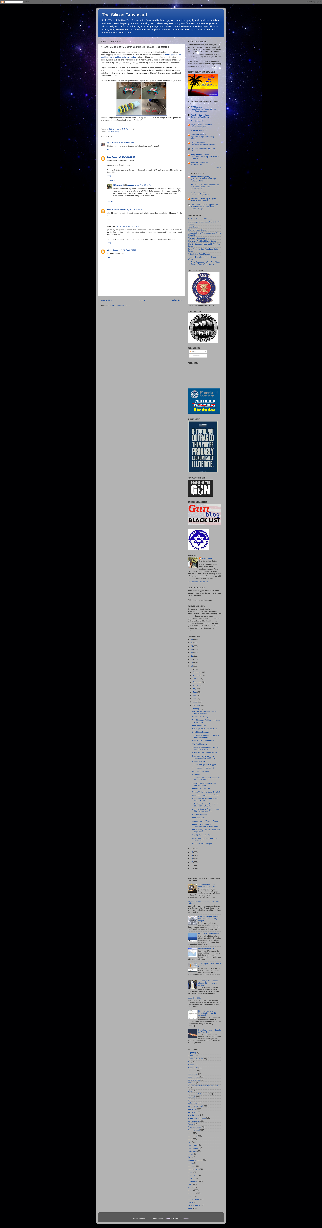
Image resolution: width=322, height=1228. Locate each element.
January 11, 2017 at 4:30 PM (127, 226)
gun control (192, 1136)
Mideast (191, 1065)
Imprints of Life (196, 165)
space (190, 1190)
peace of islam (194, 1169)
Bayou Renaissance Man (201, 125)
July (194, 689)
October (196, 679)
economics (192, 1109)
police (190, 1172)
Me (189, 1062)
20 (192, 659)
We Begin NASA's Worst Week (204, 729)
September (197, 682)
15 (192, 852)
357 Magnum (196, 107)
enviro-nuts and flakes (197, 1118)
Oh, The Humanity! (199, 744)
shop (117, 132)
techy (190, 1196)
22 (192, 653)
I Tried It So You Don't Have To (204, 753)
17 (192, 669)
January (196, 709)
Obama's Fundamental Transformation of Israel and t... (205, 825)
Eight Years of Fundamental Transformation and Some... (204, 757)
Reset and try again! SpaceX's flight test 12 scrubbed (207, 1013)
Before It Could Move (200, 771)
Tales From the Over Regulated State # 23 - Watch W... (204, 805)
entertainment (193, 1115)
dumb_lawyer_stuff (195, 1106)
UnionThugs (193, 1074)
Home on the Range (199, 163)
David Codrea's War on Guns (203, 149)
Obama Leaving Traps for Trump (205, 821)
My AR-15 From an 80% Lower (200, 219)
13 (192, 859)
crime (190, 1100)
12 (192, 862)
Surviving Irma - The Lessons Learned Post (207, 885)
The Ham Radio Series (197, 230)
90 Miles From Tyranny (200, 177)
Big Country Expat (198, 193)
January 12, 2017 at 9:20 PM (124, 250)
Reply (109, 149)
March (195, 702)
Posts (193, 351)
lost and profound (195, 1160)
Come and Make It (198, 135)
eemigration (192, 1112)
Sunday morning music (199, 127)
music (190, 1163)
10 (192, 869)
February (197, 705)
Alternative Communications (199, 238)
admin (109, 250)
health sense (193, 1148)
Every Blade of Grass (200, 155)
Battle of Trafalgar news (199, 201)
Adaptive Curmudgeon (200, 115)
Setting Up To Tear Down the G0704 (206, 792)
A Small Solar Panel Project (199, 254)
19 (192, 663)
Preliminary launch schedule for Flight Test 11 (209, 1031)
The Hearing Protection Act (203, 768)
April (195, 699)
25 (192, 643)
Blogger (186, 1218)
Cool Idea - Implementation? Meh (205, 795)
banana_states (194, 1080)
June (195, 692)
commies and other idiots (198, 1094)
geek (190, 1133)
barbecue (192, 1083)
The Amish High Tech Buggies (204, 765)
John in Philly (113, 210)
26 (192, 639)
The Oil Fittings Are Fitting (202, 835)
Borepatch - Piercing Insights (203, 199)
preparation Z (193, 1181)
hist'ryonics (192, 1151)
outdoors (191, 1166)
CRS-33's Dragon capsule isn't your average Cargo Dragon (208, 919)
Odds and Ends (198, 818)
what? (190, 1208)
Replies (112, 181)
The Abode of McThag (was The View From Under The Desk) (204, 206)
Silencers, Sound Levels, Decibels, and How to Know (206, 748)
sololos (169, 1218)
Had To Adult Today (200, 717)
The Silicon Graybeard (124, 14)
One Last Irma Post (206, 949)
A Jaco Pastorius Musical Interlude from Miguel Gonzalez (203, 110)
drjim (109, 143)
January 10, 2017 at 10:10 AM (139, 185)
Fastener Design (197, 209)
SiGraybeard (118, 185)
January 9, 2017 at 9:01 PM (123, 143)
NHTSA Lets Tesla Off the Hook (204, 741)
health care (192, 1145)
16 (192, 849)
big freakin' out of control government (203, 1086)
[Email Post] (133, 129)
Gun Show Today (199, 725)
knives (190, 1154)
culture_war (192, 1103)
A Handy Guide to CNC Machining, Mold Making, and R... (206, 810)
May (195, 695)
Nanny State (193, 1068)
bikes (190, 1091)
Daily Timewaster (198, 143)
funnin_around (194, 1130)
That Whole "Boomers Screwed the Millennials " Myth (206, 779)
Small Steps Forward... (201, 732)
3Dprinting (192, 1053)
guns (190, 1139)
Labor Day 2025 (194, 998)
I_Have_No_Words (195, 1059)
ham (190, 1142)
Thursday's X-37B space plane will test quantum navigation (208, 983)
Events (190, 1056)
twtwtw (190, 1202)
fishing (190, 1124)
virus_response (194, 1205)
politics (190, 1178)
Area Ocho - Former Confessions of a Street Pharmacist (205, 186)
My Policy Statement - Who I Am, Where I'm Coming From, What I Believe (204, 263)
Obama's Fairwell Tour (201, 788)
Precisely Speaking (199, 815)
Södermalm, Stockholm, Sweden (203, 145)
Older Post (176, 300)
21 (192, 656)
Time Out (194, 151)
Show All (218, 167)
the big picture (193, 1199)
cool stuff (110, 132)
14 (192, 855)
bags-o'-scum (193, 1077)
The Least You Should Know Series (202, 241)
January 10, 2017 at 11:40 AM (131, 210)
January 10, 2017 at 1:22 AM (123, 157)
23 (192, 649)
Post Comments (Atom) (121, 305)
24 (192, 646)
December (197, 672)
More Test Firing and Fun (200, 195)
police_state (193, 1175)
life (189, 1157)
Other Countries (196, 189)
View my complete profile (198, 582)
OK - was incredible (208, 934)
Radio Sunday (193, 227)
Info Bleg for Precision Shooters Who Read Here (204, 712)
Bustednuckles (197, 131)
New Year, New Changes (202, 844)
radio (190, 1184)
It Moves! (196, 775)
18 (192, 666)
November (197, 675)
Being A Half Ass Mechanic (200, 117)
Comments (195, 356)
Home (142, 300)
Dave (109, 157)
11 (192, 865)
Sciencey (191, 1071)
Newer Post (107, 300)
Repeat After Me (198, 761)
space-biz (192, 1193)
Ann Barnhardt (197, 121)
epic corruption (194, 1121)
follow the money (195, 1127)
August (196, 685)
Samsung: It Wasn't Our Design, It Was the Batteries (205, 736)
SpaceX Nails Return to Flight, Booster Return (204, 784)
